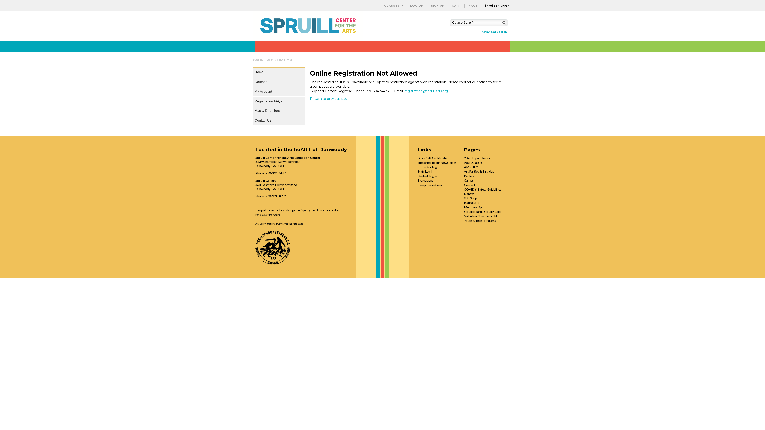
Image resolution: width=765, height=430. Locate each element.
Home (259, 72)
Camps (469, 180)
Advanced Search (494, 31)
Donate (469, 193)
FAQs (473, 5)
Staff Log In (425, 171)
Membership (473, 207)
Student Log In (427, 176)
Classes (392, 5)
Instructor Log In (429, 167)
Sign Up (437, 5)
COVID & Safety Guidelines (482, 189)
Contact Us (263, 120)
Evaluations (425, 180)
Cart (456, 5)
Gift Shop (470, 198)
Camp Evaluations (430, 185)
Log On (417, 5)
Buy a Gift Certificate (432, 158)
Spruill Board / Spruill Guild (482, 211)
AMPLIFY (471, 167)
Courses (261, 82)
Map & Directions (267, 110)
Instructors (471, 202)
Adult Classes (473, 162)
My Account (263, 91)
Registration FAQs (268, 101)
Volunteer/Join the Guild (480, 216)
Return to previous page (329, 99)
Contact (469, 185)
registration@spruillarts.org (426, 91)
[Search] (503, 23)
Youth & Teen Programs (480, 220)
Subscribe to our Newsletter (437, 162)
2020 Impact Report (478, 158)
